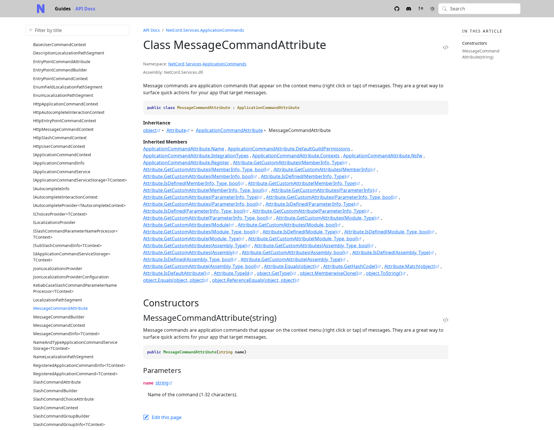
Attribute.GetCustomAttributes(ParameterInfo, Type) (201, 197)
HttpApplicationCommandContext (65, 104)
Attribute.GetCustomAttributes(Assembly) (188, 252)
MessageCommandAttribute (60, 308)
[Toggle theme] (432, 8)
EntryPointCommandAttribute (61, 61)
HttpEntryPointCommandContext (64, 120)
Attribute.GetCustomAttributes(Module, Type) (326, 218)
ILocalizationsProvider (54, 222)
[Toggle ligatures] (420, 8)
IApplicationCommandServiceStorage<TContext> (80, 180)
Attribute (176, 130)
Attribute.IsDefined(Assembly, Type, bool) (188, 259)
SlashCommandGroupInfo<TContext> (69, 424)
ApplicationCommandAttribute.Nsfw (382, 155)
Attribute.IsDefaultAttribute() (174, 273)
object (150, 130)
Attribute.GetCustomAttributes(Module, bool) (287, 225)
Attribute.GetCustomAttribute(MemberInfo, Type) (302, 183)
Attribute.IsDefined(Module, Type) (300, 232)
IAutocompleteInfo (51, 188)
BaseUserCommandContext (59, 44)
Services (193, 64)
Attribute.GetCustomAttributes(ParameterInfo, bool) (200, 204)
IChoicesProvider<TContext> (60, 214)
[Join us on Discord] (409, 8)
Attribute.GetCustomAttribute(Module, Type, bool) (303, 238)
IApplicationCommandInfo (58, 163)
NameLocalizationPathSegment (63, 356)
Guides (63, 8)
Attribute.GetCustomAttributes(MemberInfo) (323, 169)
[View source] (445, 47)
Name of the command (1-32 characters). (192, 394)
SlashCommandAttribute (57, 382)
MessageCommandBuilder (59, 317)
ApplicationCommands (224, 64)
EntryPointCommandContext (60, 78)
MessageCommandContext (59, 325)
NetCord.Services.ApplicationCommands (205, 30)
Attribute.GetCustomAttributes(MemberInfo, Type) (288, 162)
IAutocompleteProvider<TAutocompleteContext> (79, 205)
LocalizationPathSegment (57, 300)
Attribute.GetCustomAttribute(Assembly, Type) (291, 259)
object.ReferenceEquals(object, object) (254, 280)
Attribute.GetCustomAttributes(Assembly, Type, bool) (312, 245)
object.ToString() (384, 273)
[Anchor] (205, 303)
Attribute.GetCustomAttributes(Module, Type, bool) (199, 232)
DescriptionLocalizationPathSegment (68, 53)
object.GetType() (275, 273)
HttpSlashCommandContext (60, 137)
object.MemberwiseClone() (329, 273)
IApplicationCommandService (61, 171)
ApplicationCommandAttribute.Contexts (296, 155)
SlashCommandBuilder (55, 390)
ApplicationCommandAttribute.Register (186, 162)
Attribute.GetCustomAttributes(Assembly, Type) (195, 245)
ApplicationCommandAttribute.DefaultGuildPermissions (289, 149)
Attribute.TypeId (231, 273)
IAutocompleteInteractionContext (65, 197)
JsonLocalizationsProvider (57, 268)
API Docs (85, 8)
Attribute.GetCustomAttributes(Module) (186, 225)
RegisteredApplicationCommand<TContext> (75, 373)
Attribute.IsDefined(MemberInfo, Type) (303, 176)
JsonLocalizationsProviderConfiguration (71, 277)
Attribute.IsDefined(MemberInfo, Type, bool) (191, 183)
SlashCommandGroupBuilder (61, 416)
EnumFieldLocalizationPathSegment (67, 87)
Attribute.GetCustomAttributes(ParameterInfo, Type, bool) (330, 197)
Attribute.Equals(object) (290, 266)
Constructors (474, 43)
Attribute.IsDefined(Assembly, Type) (391, 252)
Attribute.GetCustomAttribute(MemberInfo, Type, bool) (203, 190)
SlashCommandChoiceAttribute (63, 399)
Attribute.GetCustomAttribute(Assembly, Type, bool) (200, 266)
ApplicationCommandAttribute (229, 130)
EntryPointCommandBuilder (60, 70)
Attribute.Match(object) (409, 266)
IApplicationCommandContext (62, 154)
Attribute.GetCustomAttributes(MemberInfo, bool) (198, 176)
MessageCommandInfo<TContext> (66, 333)
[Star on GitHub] (397, 8)
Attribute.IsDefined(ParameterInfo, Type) (310, 204)
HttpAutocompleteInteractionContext (68, 112)
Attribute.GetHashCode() (350, 266)
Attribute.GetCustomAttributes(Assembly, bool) (293, 252)
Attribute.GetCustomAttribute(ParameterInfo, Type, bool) (205, 218)
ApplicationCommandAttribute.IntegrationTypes (196, 155)
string (162, 383)
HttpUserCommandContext (59, 146)
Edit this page (166, 417)
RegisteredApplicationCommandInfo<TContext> (79, 365)
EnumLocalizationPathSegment (63, 95)
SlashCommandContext (55, 407)
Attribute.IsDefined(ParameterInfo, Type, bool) (194, 211)
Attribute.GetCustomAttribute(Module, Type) (192, 238)
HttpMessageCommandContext (63, 129)
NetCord (176, 64)
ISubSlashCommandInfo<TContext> (67, 245)
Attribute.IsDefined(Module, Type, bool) (387, 232)
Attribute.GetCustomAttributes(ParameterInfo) (322, 190)
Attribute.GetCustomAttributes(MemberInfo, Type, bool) (204, 169)
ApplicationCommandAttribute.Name (183, 149)
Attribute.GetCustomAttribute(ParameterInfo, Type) (309, 211)
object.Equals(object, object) (174, 280)
